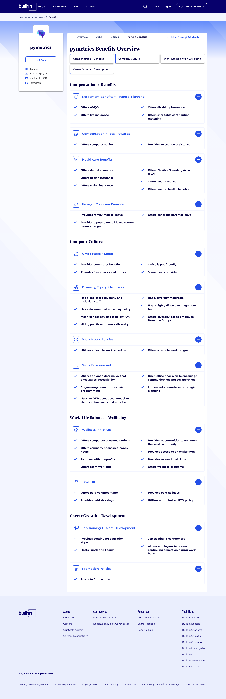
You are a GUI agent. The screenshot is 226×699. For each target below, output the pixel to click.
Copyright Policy (90, 684)
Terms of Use (130, 684)
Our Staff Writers (73, 629)
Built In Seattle (190, 666)
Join (156, 6)
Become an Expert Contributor (111, 623)
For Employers (191, 6)
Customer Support (148, 617)
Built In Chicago (191, 636)
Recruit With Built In (105, 617)
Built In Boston (191, 623)
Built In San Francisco (194, 660)
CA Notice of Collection (195, 684)
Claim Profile (193, 37)
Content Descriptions (75, 636)
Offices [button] (115, 36)
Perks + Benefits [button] (137, 36)
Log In (167, 6)
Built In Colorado (192, 642)
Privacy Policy (111, 684)
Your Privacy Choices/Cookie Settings (160, 684)
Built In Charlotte (192, 629)
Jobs (76, 6)
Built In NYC (189, 654)
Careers (67, 623)
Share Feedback (147, 623)
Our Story (69, 617)
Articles (90, 6)
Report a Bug (145, 629)
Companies (60, 6)
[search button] (145, 7)
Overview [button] (82, 36)
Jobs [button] (99, 36)
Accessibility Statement (65, 684)
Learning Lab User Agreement (34, 684)
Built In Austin (190, 617)
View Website (35, 82)
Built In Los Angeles (193, 648)
